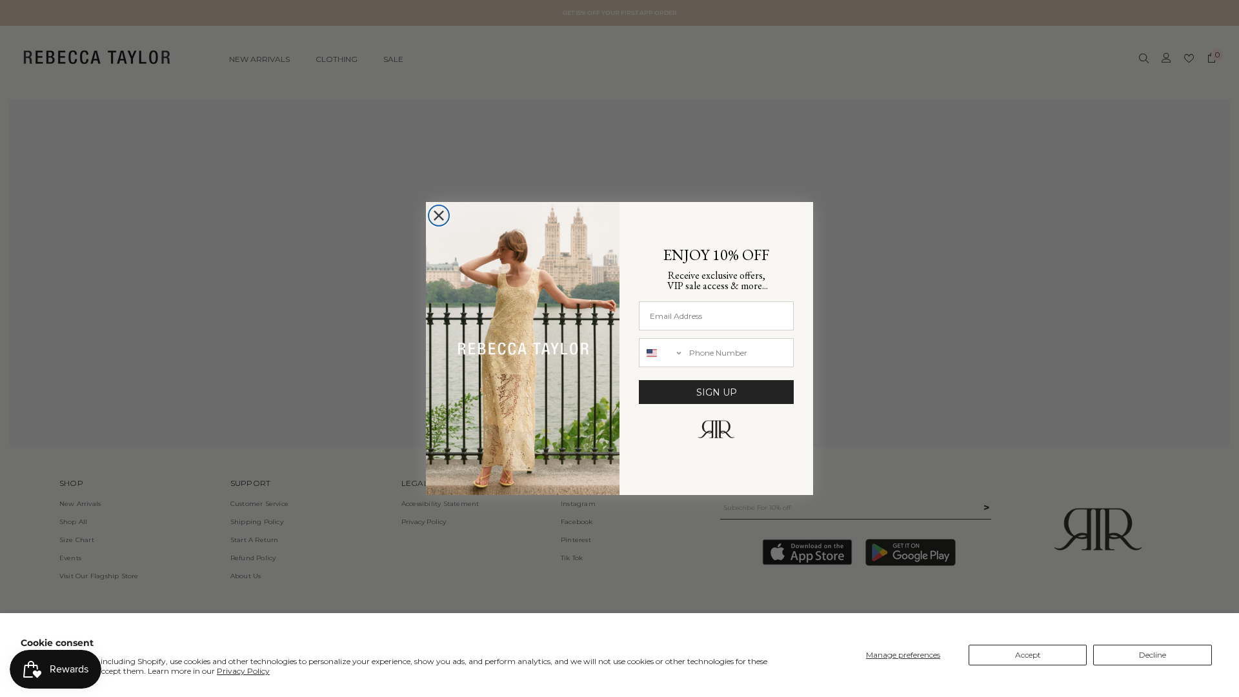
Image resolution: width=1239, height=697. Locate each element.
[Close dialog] (438, 215)
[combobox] (661, 353)
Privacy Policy (243, 671)
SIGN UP (716, 392)
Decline (1152, 655)
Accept (1028, 655)
